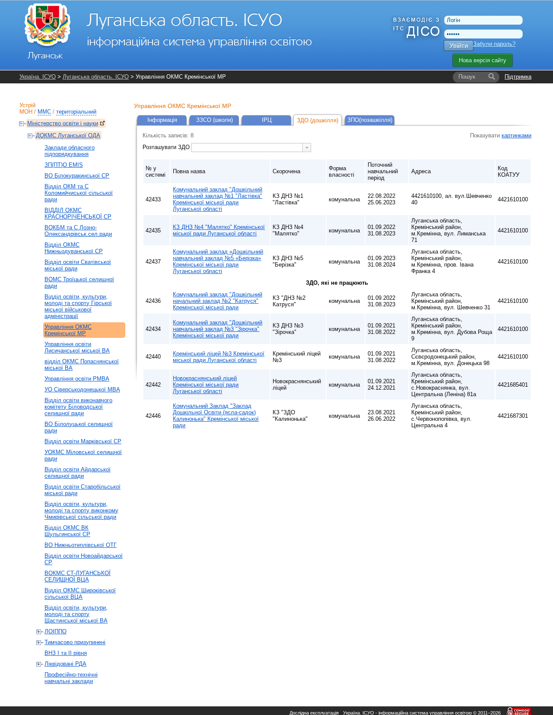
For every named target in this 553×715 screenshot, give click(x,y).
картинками (516, 135)
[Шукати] (491, 77)
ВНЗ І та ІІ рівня (65, 653)
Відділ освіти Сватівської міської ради (77, 265)
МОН (25, 111)
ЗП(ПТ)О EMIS (63, 165)
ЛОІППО (55, 631)
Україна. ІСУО (37, 76)
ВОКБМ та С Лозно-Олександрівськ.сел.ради (78, 230)
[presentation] (307, 147)
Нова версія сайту (482, 60)
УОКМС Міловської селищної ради (83, 455)
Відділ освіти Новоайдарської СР (83, 559)
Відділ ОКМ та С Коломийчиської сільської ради (78, 193)
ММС (44, 111)
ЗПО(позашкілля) (369, 120)
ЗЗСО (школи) (214, 120)
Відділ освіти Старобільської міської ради (82, 489)
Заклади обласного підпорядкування (69, 150)
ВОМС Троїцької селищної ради (79, 282)
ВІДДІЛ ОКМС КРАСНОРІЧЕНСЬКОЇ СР (77, 213)
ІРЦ (267, 120)
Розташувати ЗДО (167, 147)
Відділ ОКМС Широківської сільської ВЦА (80, 593)
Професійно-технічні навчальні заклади (71, 677)
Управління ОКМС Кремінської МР (68, 330)
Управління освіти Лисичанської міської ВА (77, 347)
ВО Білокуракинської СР (76, 175)
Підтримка (518, 76)
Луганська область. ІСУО (96, 76)
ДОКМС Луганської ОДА (68, 135)
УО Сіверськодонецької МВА (82, 389)
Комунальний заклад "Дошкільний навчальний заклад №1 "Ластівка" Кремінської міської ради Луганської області (217, 199)
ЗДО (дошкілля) (317, 120)
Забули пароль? (494, 44)
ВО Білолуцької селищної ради (78, 427)
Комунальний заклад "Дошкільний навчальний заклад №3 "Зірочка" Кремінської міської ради (217, 329)
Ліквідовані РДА (65, 664)
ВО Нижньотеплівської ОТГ (80, 545)
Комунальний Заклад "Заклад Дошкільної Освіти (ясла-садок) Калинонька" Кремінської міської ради (216, 416)
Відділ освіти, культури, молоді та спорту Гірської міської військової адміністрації (78, 306)
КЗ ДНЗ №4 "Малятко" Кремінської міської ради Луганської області (219, 230)
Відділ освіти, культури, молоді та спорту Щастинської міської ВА (76, 614)
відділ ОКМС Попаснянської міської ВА (81, 364)
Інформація (162, 120)
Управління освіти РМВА (76, 378)
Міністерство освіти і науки (62, 123)
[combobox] (251, 147)
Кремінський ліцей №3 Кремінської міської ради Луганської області (218, 356)
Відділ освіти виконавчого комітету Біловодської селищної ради (78, 406)
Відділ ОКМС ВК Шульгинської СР (67, 530)
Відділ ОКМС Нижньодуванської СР (73, 248)
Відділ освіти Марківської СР (82, 441)
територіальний (76, 111)
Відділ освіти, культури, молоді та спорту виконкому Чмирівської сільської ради (81, 510)
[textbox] (247, 147)
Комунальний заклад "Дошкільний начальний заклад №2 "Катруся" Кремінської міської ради (217, 301)
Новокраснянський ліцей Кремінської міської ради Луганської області (205, 384)
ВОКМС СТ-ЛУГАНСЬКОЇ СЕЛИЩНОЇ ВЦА (77, 576)
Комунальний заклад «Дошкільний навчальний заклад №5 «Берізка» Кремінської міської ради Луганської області (218, 261)
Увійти (458, 45)
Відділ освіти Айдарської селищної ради (77, 472)
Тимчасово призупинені (74, 642)
